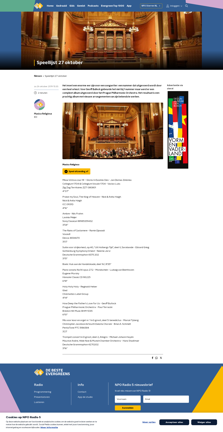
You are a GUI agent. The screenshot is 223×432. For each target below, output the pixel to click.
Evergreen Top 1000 (112, 6)
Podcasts (93, 6)
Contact (82, 392)
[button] (186, 5)
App (129, 6)
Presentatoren (42, 397)
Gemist (81, 6)
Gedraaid (61, 6)
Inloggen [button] (174, 6)
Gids (71, 6)
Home (50, 6)
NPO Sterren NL (149, 6)
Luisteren (39, 402)
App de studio (85, 397)
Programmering (42, 392)
